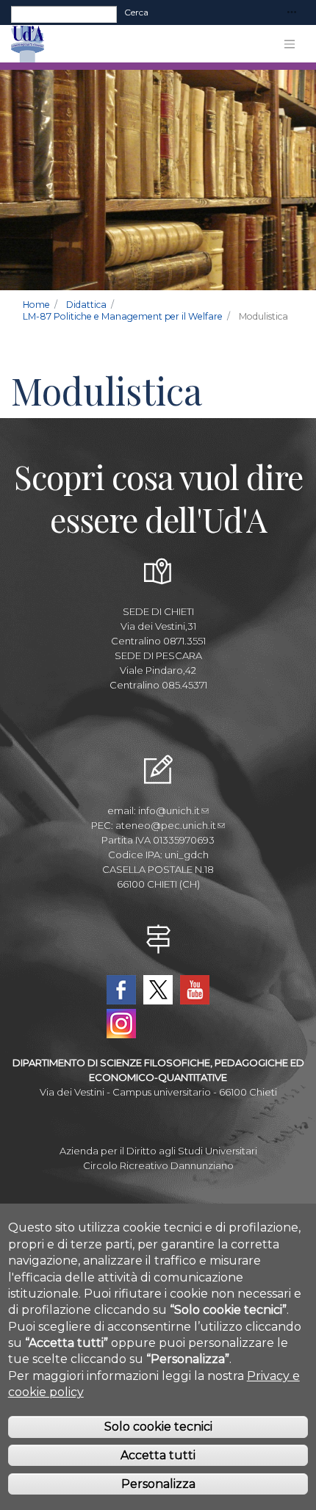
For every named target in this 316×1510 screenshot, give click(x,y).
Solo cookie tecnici (158, 1427)
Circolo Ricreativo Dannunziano (158, 1165)
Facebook (121, 990)
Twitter (158, 990)
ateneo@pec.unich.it (165, 825)
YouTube (194, 990)
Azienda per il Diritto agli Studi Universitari (158, 1151)
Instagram (121, 1023)
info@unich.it (169, 810)
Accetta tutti (158, 1455)
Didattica (86, 304)
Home (36, 304)
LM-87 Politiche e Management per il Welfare (123, 316)
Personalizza (158, 1484)
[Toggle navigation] (292, 13)
